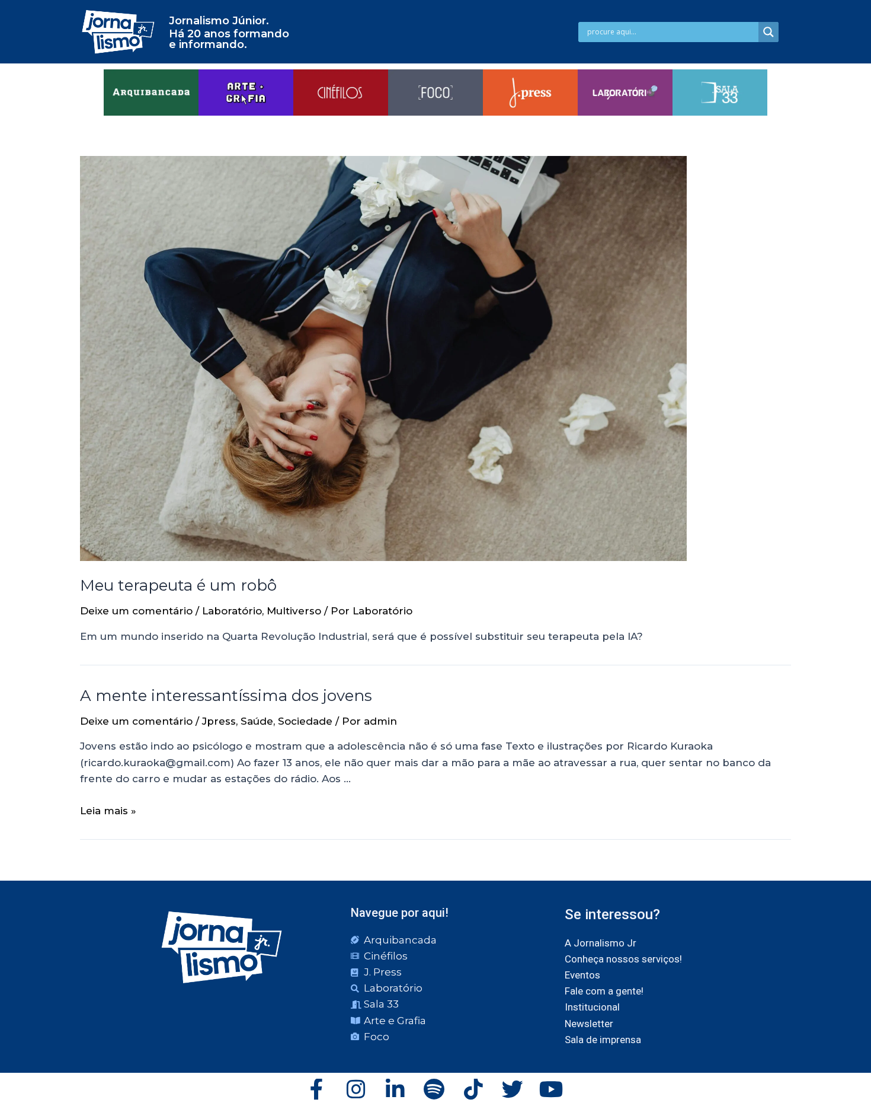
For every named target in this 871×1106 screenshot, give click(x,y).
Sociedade (305, 721)
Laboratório (232, 611)
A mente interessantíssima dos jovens (226, 695)
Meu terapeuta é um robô (178, 585)
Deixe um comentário (136, 611)
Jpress (219, 721)
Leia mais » (108, 811)
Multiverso (294, 611)
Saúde (257, 721)
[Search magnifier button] (768, 32)
